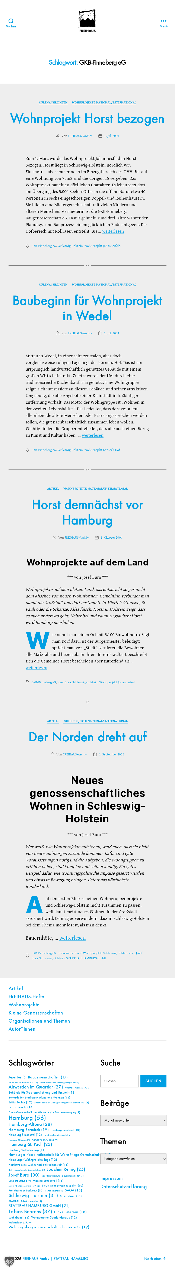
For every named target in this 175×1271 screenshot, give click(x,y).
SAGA (73, 1190)
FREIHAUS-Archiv (80, 136)
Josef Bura (64, 682)
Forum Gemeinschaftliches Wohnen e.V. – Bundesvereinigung (44, 1112)
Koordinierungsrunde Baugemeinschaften (62, 1176)
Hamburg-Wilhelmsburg (27, 1150)
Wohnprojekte (24, 1005)
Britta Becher (20, 1102)
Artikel (53, 489)
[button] (9, 1261)
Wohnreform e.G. (20, 1222)
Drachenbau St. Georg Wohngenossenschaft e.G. (61, 1102)
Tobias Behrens (30, 1211)
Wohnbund (19, 1217)
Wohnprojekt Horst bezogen (87, 119)
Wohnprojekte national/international (104, 102)
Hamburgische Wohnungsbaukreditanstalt (38, 1164)
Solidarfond (71, 1196)
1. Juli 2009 (111, 136)
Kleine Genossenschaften (36, 1013)
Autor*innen (22, 1029)
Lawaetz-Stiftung (20, 1181)
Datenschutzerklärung (123, 1187)
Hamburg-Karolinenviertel (57, 1135)
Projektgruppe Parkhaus (26, 1190)
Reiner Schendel (54, 1191)
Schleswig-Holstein (70, 246)
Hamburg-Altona (30, 1124)
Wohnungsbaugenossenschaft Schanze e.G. (49, 1227)
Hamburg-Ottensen (19, 1140)
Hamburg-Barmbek (29, 1130)
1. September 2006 (111, 754)
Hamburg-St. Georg (45, 1140)
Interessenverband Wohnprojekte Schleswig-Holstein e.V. (95, 953)
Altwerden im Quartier (36, 1087)
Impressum (111, 1178)
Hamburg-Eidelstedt (65, 1130)
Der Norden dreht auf (88, 737)
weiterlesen (113, 231)
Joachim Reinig (66, 1169)
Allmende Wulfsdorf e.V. (23, 1082)
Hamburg (27, 1118)
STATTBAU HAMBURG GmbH (86, 958)
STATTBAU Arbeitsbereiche (25, 1201)
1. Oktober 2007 (111, 537)
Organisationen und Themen (39, 1021)
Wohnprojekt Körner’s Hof (102, 450)
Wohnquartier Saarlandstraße (54, 1217)
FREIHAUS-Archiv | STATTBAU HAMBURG (55, 1259)
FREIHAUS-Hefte (26, 997)
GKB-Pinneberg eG (44, 246)
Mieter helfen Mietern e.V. (24, 1186)
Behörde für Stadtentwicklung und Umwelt (42, 1092)
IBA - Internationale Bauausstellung (27, 1170)
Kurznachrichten (53, 102)
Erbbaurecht (21, 1107)
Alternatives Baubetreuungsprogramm (59, 1083)
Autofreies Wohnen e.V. (77, 1088)
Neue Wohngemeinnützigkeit (62, 1185)
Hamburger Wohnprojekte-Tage (33, 1159)
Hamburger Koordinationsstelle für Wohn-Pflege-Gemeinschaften (60, 1155)
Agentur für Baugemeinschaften (38, 1077)
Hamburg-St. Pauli (30, 1144)
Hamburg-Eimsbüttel (25, 1134)
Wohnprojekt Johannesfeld (102, 246)
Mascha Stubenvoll (48, 1180)
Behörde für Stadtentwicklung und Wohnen (39, 1097)
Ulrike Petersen (70, 1212)
